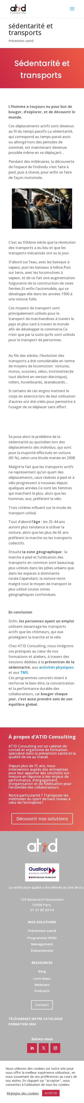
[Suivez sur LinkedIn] (32, 1048)
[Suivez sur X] (44, 1048)
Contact (42, 1004)
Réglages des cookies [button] (23, 1093)
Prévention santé (21, 41)
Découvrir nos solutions (42, 819)
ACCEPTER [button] (51, 1093)
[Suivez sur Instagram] (55, 1048)
